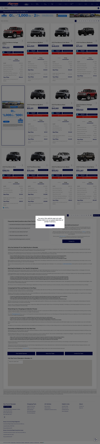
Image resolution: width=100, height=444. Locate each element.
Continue (50, 225)
